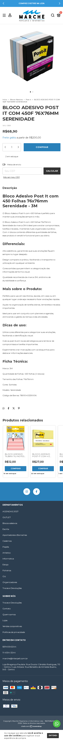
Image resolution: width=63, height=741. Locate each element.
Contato (7, 608)
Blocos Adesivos (16, 99)
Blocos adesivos (10, 523)
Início (5, 99)
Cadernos (7, 541)
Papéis (6, 547)
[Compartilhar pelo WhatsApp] (4, 408)
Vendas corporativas (12, 626)
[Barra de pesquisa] (53, 15)
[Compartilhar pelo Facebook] (8, 408)
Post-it (28, 99)
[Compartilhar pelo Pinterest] (19, 408)
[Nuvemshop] (31, 726)
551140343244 (9, 646)
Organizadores (10, 582)
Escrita (6, 529)
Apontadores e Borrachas (15, 535)
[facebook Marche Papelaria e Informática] (36, 491)
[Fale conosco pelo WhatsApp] (56, 724)
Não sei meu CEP (11, 177)
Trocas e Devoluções (12, 588)
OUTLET (7, 517)
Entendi (53, 735)
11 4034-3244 (9, 652)
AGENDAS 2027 (10, 511)
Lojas (5, 620)
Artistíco (7, 552)
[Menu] (5, 15)
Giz (4, 576)
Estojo (5, 564)
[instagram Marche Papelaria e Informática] (26, 491)
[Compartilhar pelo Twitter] (13, 408)
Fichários (7, 570)
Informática (8, 558)
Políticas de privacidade (14, 632)
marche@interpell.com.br (15, 658)
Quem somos (9, 614)
